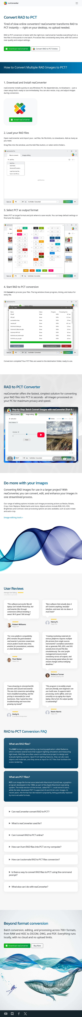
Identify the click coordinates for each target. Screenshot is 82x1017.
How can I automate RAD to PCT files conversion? (36, 859)
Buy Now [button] (37, 946)
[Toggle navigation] (76, 3)
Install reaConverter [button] (22, 119)
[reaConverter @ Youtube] (7, 1014)
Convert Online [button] (47, 49)
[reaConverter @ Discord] (13, 1014)
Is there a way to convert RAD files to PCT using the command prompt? (40, 873)
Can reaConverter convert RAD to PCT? (30, 811)
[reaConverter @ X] (26, 1014)
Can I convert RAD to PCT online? (27, 835)
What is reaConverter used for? (27, 823)
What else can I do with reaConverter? (30, 886)
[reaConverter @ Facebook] (20, 1014)
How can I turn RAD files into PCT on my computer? (36, 846)
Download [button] (18, 49)
